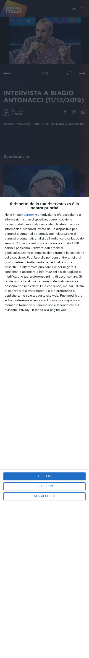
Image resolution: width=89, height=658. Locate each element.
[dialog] (44, 427)
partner (29, 214)
